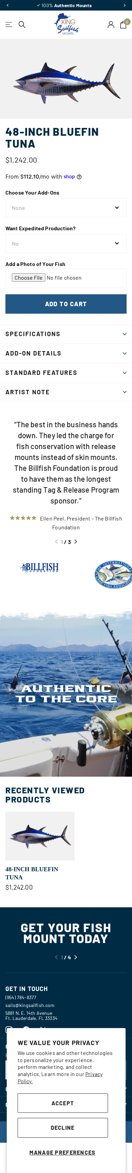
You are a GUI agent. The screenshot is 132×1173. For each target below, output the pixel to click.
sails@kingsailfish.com (30, 1005)
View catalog (9, 24)
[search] (22, 24)
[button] (7, 5)
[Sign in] (111, 24)
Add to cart (66, 304)
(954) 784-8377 (20, 997)
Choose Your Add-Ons (32, 192)
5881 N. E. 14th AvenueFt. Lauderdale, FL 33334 (31, 1015)
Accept (62, 1103)
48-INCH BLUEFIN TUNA (31, 873)
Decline (63, 1127)
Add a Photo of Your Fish (35, 264)
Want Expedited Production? (40, 228)
